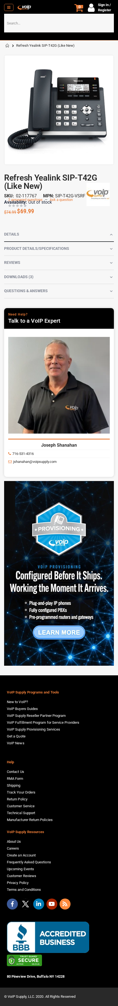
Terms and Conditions (24, 890)
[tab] (59, 235)
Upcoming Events (20, 869)
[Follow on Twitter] (25, 905)
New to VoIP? (17, 702)
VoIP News (15, 743)
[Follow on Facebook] (12, 904)
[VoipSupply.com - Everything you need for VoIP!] (24, 7)
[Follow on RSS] (65, 904)
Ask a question (61, 200)
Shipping (14, 785)
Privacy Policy (18, 883)
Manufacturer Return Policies (30, 820)
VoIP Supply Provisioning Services (33, 729)
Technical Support (21, 813)
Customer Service (21, 806)
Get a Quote (16, 736)
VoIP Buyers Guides (22, 709)
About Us (14, 841)
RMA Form (15, 778)
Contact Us (15, 772)
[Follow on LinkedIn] (38, 904)
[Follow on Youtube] (51, 904)
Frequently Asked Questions (29, 862)
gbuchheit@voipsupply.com (37, 462)
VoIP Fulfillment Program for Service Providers (43, 722)
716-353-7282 (25, 454)
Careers (13, 848)
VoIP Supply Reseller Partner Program (36, 716)
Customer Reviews (21, 876)
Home (7, 45)
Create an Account (21, 855)
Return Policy (17, 799)
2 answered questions (25, 200)
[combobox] (59, 23)
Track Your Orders (21, 792)
